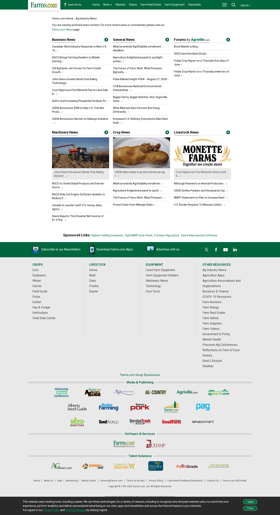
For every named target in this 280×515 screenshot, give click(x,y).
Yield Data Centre (43, 318)
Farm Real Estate (151, 4)
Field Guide (39, 291)
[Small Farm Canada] (171, 421)
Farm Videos (210, 329)
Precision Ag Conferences (220, 345)
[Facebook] (216, 249)
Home (96, 4)
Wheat (36, 280)
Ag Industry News (86, 18)
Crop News (121, 132)
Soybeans (39, 275)
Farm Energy (210, 307)
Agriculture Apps (213, 275)
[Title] (106, 40)
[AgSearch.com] (218, 392)
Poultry (94, 286)
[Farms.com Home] (44, 5)
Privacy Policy (156, 480)
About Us (48, 480)
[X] (206, 249)
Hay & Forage (41, 307)
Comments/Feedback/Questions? (185, 480)
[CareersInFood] (93, 466)
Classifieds (194, 4)
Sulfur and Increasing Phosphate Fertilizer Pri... (80, 100)
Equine (93, 291)
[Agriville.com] (187, 392)
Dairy (92, 280)
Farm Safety (210, 318)
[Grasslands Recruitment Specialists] (218, 466)
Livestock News (186, 132)
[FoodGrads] (187, 466)
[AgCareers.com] (61, 466)
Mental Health (211, 339)
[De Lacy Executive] (156, 466)
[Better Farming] (109, 407)
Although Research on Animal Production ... (200, 183)
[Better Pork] (140, 407)
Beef (92, 275)
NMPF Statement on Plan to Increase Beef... (200, 197)
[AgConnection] (124, 392)
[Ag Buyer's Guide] (93, 392)
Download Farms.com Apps (114, 249)
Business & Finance (215, 291)
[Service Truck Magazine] (140, 421)
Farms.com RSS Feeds (235, 480)
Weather (208, 366)
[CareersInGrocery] (124, 466)
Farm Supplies (212, 323)
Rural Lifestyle (212, 361)
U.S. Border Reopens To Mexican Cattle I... (198, 204)
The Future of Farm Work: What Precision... (138, 197)
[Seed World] (109, 421)
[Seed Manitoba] (77, 421)
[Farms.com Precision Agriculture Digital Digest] (203, 407)
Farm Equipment (175, 4)
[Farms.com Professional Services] (124, 444)
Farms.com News (62, 29)
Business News (63, 40)
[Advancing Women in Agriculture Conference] (61, 392)
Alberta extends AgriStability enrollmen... (137, 183)
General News (124, 40)
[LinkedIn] (235, 249)
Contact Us (213, 480)
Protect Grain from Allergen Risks (133, 204)
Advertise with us (167, 249)
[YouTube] (225, 249)
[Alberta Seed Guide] (77, 407)
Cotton (36, 302)
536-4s (74, 4)
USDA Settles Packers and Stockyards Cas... (200, 190)
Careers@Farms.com (111, 480)
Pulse (36, 297)
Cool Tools (153, 291)
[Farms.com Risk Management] (171, 407)
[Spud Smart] (203, 421)
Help (59, 480)
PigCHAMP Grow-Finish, (139, 235)
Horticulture (40, 313)
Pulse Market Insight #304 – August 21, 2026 (140, 79)
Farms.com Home (62, 18)
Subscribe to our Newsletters (61, 249)
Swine (93, 270)
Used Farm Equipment (160, 270)
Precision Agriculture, (167, 235)
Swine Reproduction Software (199, 235)
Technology (153, 286)
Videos (133, 4)
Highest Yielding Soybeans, (107, 235)
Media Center (89, 480)
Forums (192, 40)
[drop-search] (233, 5)
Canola (36, 286)
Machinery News (65, 132)
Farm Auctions (212, 302)
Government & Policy (216, 334)
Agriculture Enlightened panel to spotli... (136, 190)
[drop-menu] (224, 5)
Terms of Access (136, 480)
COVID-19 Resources (216, 297)
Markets (121, 4)
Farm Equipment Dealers (162, 275)
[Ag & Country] (156, 392)
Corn (35, 270)
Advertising (72, 480)
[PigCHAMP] (156, 444)
